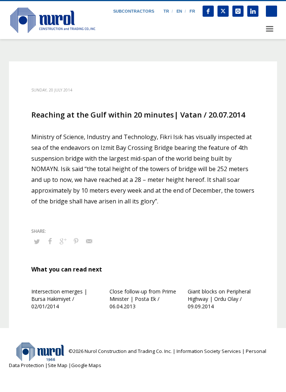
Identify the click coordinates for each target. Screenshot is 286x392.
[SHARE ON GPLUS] (63, 241)
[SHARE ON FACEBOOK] (49, 241)
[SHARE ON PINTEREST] (76, 241)
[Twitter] (223, 11)
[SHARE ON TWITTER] (36, 241)
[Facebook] (208, 11)
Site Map (57, 365)
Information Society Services (209, 351)
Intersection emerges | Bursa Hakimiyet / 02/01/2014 (59, 299)
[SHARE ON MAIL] (89, 241)
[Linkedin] (252, 11)
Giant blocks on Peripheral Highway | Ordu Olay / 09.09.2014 (219, 299)
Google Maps (86, 365)
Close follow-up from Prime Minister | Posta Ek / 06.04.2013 (142, 299)
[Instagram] (238, 11)
